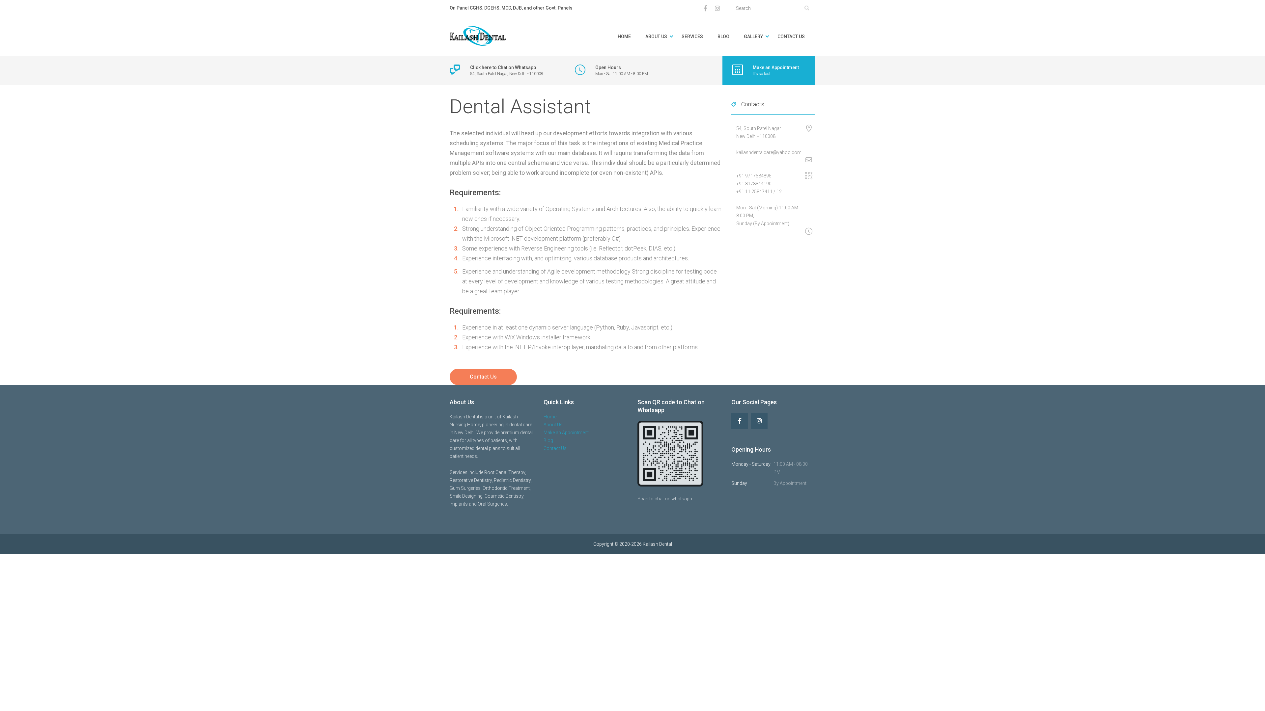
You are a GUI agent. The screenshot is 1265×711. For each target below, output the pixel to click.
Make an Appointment (566, 432)
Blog (723, 36)
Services (692, 36)
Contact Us (791, 36)
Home (624, 36)
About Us (656, 36)
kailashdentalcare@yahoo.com (768, 152)
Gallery (753, 36)
